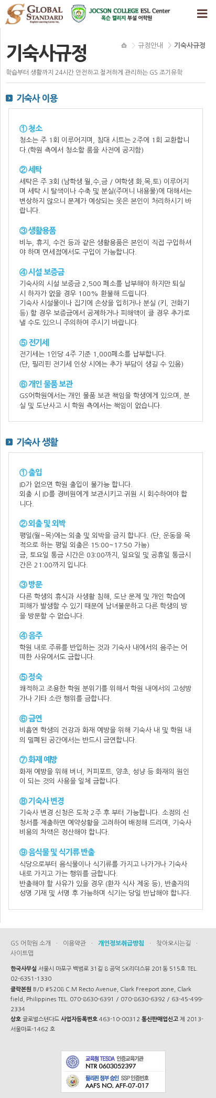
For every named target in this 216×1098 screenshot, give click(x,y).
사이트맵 (22, 953)
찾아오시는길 (173, 943)
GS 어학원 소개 (30, 943)
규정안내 (150, 45)
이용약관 (74, 943)
